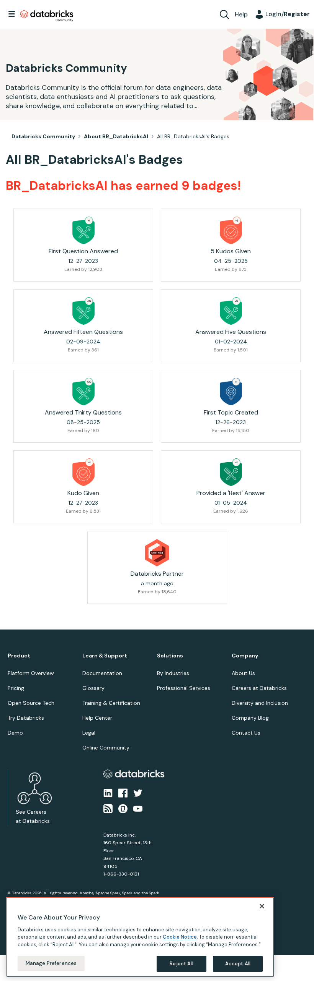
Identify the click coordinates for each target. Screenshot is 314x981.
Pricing (16, 688)
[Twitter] (137, 792)
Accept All (237, 963)
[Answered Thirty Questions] (83, 391)
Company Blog (250, 717)
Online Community (105, 747)
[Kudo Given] (83, 472)
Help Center (97, 717)
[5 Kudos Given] (231, 230)
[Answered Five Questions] (231, 311)
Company (245, 655)
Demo (15, 732)
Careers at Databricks (259, 688)
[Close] (261, 906)
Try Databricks (26, 717)
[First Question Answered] (83, 230)
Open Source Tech (31, 702)
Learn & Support (104, 655)
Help (241, 14)
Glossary (93, 688)
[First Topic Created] (231, 391)
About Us (243, 673)
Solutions (170, 655)
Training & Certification (111, 702)
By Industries (173, 673)
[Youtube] (137, 808)
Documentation (102, 673)
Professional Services (183, 688)
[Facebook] (123, 792)
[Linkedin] (108, 792)
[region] (140, 937)
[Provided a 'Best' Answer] (231, 472)
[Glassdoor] (123, 808)
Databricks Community (47, 16)
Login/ (287, 14)
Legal (88, 732)
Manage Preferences (51, 963)
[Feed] (108, 808)
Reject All (181, 963)
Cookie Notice (180, 937)
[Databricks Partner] (157, 553)
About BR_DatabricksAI (116, 136)
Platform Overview (31, 673)
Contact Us (246, 732)
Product (19, 655)
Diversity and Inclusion (260, 702)
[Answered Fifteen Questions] (83, 311)
